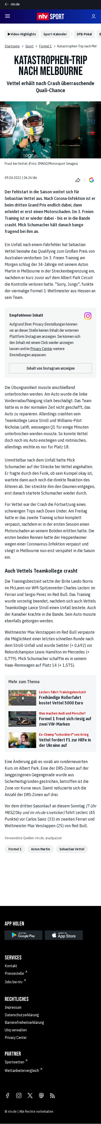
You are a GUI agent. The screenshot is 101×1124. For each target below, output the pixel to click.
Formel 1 (45, 46)
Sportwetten (14, 1062)
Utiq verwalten (16, 1030)
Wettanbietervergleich (22, 1070)
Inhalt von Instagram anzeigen (51, 368)
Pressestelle (14, 973)
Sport (29, 46)
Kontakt (11, 965)
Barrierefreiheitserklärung (24, 1022)
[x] (30, 1096)
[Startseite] (50, 16)
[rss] (52, 1096)
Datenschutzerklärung (22, 1014)
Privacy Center (41, 348)
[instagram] (19, 1096)
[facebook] (7, 1096)
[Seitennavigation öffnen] (7, 16)
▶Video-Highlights (22, 34)
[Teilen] (78, 180)
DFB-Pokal (84, 34)
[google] (23, 935)
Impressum (13, 1007)
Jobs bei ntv (14, 981)
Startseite (12, 46)
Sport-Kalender (55, 34)
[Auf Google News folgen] (91, 180)
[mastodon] (41, 1096)
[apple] (64, 935)
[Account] (93, 16)
